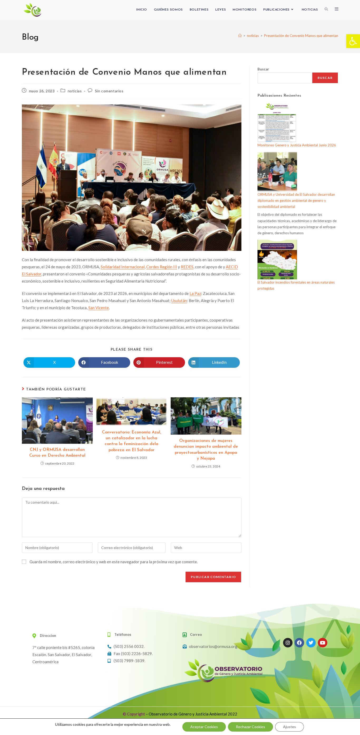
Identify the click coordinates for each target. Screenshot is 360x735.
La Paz (195, 293)
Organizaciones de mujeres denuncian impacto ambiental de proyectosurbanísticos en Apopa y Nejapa (206, 450)
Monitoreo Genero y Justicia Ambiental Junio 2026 (296, 145)
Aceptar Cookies (204, 726)
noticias (75, 91)
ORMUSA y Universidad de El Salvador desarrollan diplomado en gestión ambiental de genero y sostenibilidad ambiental (296, 200)
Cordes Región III (161, 266)
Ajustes (289, 726)
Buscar (263, 69)
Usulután (179, 300)
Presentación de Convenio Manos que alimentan (301, 36)
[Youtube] (322, 642)
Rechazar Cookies (250, 726)
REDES (187, 266)
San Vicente (98, 307)
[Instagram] (288, 642)
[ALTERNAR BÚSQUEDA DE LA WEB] (326, 10)
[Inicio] (240, 36)
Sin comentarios (109, 91)
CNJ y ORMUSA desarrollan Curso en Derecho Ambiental (57, 453)
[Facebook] (299, 642)
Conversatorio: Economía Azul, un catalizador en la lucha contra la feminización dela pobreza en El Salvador (131, 441)
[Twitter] (311, 642)
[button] (353, 41)
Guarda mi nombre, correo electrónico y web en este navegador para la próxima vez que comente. (114, 561)
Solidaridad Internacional (123, 266)
